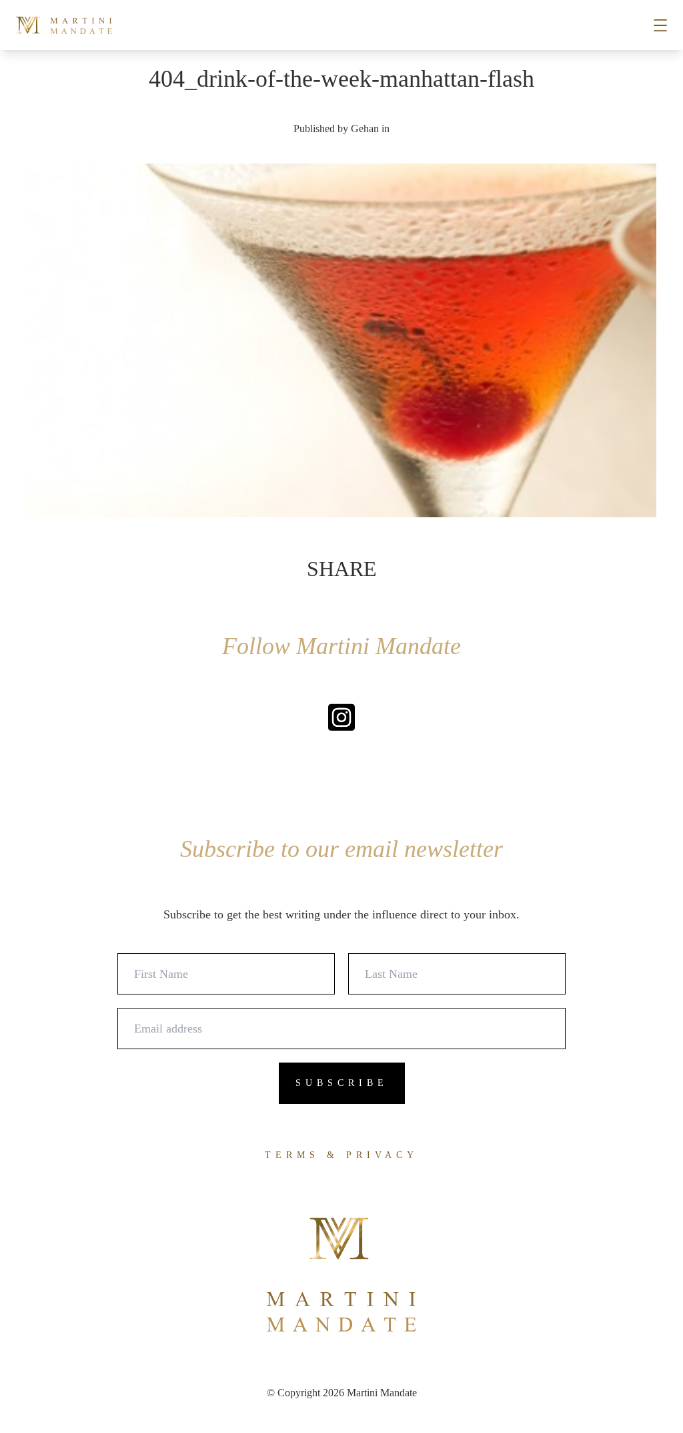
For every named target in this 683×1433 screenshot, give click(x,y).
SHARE (342, 568)
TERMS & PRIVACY (341, 1155)
